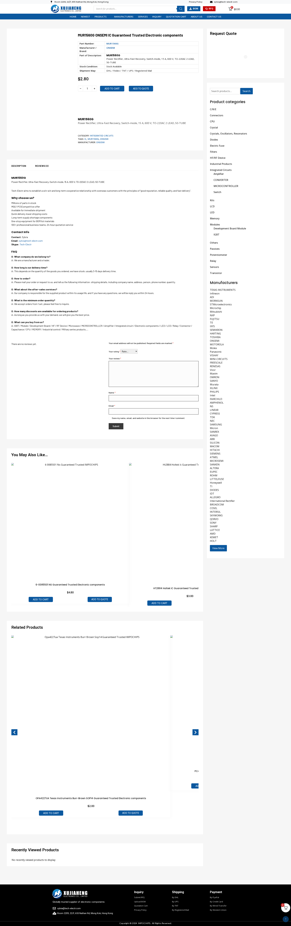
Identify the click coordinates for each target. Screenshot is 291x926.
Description (18, 165)
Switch (217, 192)
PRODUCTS (101, 16)
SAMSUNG (216, 424)
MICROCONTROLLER (226, 186)
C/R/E (213, 109)
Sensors (214, 267)
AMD (213, 533)
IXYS (212, 326)
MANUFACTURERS (123, 16)
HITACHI (215, 450)
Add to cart (112, 88)
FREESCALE (216, 362)
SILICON (214, 442)
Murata (214, 384)
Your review (115, 358)
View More (218, 548)
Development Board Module (230, 228)
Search (246, 91)
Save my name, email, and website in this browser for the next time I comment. (148, 418)
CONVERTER (221, 180)
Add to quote (141, 88)
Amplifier (219, 174)
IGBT (216, 234)
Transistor (216, 273)
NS (211, 406)
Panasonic (216, 351)
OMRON (214, 377)
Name (112, 392)
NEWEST (85, 16)
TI (211, 486)
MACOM (214, 446)
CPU (212, 121)
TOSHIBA (215, 337)
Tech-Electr (26, 244)
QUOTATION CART (176, 16)
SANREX (214, 431)
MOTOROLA (217, 344)
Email (112, 405)
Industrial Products (221, 164)
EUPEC (213, 471)
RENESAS (215, 366)
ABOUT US (196, 16)
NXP (212, 315)
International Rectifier (222, 501)
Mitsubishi (216, 311)
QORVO (214, 519)
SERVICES (143, 16)
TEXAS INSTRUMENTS (223, 290)
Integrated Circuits (101, 135)
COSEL (213, 508)
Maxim (213, 373)
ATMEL (214, 457)
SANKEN (215, 464)
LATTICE (215, 530)
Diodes (214, 139)
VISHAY (214, 355)
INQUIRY (156, 16)
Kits (212, 200)
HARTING (215, 333)
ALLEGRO (215, 497)
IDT (212, 493)
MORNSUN (216, 300)
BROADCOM (217, 504)
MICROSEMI (217, 461)
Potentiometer (218, 255)
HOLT (213, 541)
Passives (215, 248)
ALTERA (214, 468)
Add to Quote (99, 599)
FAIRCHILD (216, 399)
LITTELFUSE (217, 479)
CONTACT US (214, 16)
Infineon (214, 293)
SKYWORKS (216, 515)
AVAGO (214, 435)
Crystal (214, 127)
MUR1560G (93, 139)
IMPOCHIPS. (144, 923)
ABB (212, 439)
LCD (212, 206)
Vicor (213, 370)
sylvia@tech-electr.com (31, 240)
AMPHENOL (217, 402)
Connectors (216, 115)
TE (211, 322)
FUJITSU (214, 319)
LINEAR (214, 410)
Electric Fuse (217, 145)
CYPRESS (215, 413)
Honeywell (216, 482)
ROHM (213, 475)
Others (214, 242)
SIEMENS (215, 453)
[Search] (181, 9)
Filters (213, 151)
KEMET (214, 537)
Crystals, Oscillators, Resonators (228, 133)
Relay (213, 261)
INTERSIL (215, 511)
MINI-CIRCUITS (218, 359)
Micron (214, 428)
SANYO (214, 380)
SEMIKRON (216, 330)
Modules (215, 224)
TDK (212, 417)
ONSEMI (110, 47)
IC (85, 139)
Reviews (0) (41, 165)
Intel (212, 395)
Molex (213, 348)
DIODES (214, 490)
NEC (212, 421)
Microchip (215, 308)
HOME (73, 16)
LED (212, 212)
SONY (213, 522)
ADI (212, 297)
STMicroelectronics (221, 304)
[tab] (23, 167)
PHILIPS (214, 391)
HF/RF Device (217, 157)
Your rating (114, 351)
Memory (214, 218)
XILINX (213, 388)
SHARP (214, 526)
